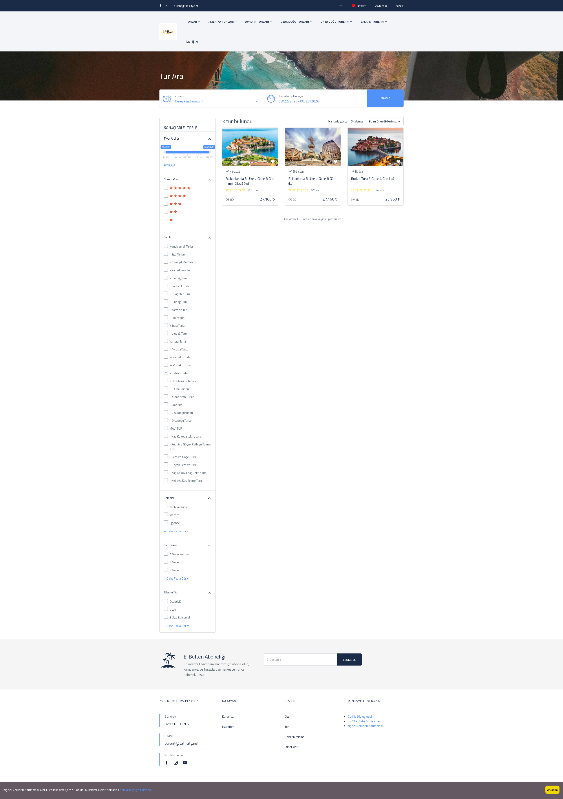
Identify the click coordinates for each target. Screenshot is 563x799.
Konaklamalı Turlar (181, 246)
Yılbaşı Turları (178, 325)
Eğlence (175, 522)
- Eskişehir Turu (180, 294)
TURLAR (192, 21)
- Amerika (176, 404)
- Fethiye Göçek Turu (183, 456)
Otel (287, 716)
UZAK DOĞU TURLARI (295, 21)
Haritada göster (338, 121)
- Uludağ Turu (178, 278)
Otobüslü (175, 601)
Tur (287, 726)
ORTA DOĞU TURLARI (335, 21)
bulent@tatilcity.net (186, 6)
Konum (179, 96)
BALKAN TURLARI (373, 21)
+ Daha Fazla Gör (175, 531)
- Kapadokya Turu (181, 270)
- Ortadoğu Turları (181, 420)
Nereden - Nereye (291, 96)
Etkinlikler (291, 746)
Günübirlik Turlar (180, 286)
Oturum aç (381, 6)
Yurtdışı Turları (179, 341)
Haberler (228, 726)
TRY (339, 6)
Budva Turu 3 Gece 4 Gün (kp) (372, 178)
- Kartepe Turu (179, 309)
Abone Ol (349, 659)
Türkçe (359, 6)
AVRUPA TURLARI (257, 21)
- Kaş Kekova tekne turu (185, 436)
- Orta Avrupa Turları (183, 381)
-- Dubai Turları (179, 389)
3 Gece (174, 570)
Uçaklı (173, 609)
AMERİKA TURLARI (221, 21)
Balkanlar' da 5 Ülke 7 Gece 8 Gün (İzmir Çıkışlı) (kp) (250, 181)
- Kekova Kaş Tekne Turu (186, 480)
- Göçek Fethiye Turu (183, 464)
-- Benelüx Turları (181, 357)
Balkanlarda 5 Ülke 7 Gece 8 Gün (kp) (311, 181)
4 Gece (174, 562)
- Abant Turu (177, 317)
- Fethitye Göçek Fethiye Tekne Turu (190, 446)
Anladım (552, 789)
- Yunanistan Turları (182, 396)
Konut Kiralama (294, 736)
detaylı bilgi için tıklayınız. (136, 789)
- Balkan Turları (179, 373)
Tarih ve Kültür (179, 507)
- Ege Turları (177, 254)
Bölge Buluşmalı (180, 617)
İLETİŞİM (192, 41)
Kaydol (400, 6)
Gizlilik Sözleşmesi (359, 716)
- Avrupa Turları (179, 349)
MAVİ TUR (176, 428)
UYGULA (169, 165)
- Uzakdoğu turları (181, 412)
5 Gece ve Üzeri (180, 554)
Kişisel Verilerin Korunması (365, 725)
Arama (385, 98)
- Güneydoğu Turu (181, 262)
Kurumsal (228, 716)
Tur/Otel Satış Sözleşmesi (364, 721)
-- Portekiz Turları (181, 365)
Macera (174, 515)
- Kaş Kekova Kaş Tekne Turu (188, 472)
